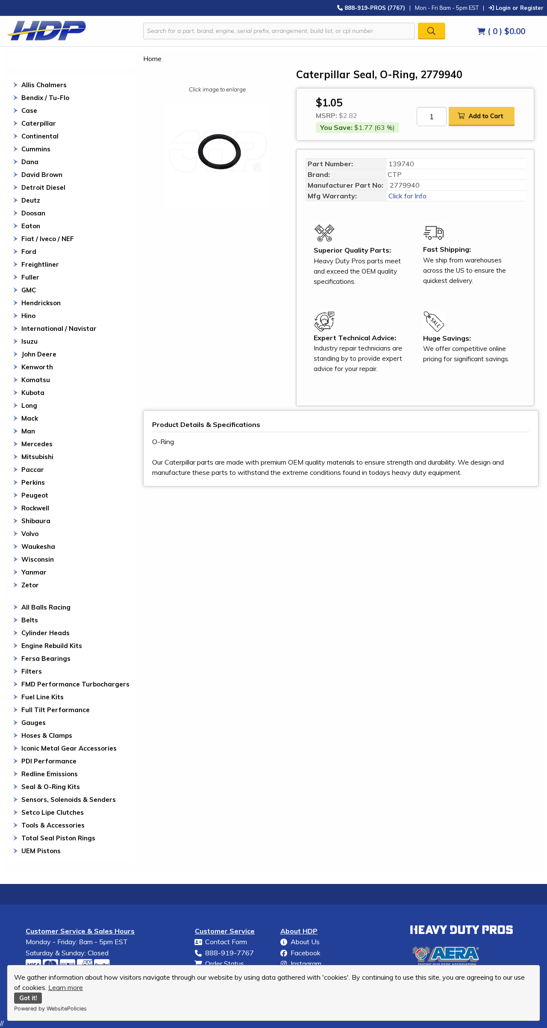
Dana (29, 162)
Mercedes (37, 444)
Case (29, 110)
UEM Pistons (41, 851)
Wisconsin (37, 559)
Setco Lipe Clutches (52, 812)
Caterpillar (38, 123)
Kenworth (37, 367)
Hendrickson (41, 303)
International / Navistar (59, 328)
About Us (305, 941)
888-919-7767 (229, 952)
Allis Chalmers (44, 85)
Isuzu (29, 341)
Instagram (306, 963)
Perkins (33, 482)
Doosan (33, 213)
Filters (31, 671)
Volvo (29, 534)
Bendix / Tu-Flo (45, 98)
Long (29, 405)
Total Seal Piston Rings (58, 838)
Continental (40, 136)
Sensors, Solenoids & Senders (68, 799)
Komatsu (35, 380)
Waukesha (38, 546)
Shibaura (35, 521)
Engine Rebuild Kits (51, 646)
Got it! (28, 998)
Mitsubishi (37, 457)
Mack (29, 418)
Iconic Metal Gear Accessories (69, 748)
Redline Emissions (49, 774)
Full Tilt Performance (55, 710)
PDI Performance (48, 761)
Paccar (32, 469)
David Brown (41, 175)
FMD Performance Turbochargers (75, 684)
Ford (28, 251)
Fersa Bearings (46, 658)
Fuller (30, 277)
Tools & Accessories (53, 825)
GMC (28, 290)
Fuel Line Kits (42, 697)
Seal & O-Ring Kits (50, 787)
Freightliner (40, 264)
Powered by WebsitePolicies (50, 1008)
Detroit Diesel (43, 187)
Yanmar (34, 572)
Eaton (30, 226)
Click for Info (406, 195)
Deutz (30, 200)
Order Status (224, 963)
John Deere (38, 354)
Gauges (33, 723)
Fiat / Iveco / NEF (47, 239)
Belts (29, 620)
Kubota (32, 393)
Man (28, 431)
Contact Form (226, 941)
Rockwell (35, 508)
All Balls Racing (46, 607)
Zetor (30, 585)
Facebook (306, 952)
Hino (28, 316)
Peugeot (34, 495)
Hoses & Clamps (46, 735)
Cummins (35, 149)
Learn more (65, 987)
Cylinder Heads (45, 633)
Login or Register (519, 7)
